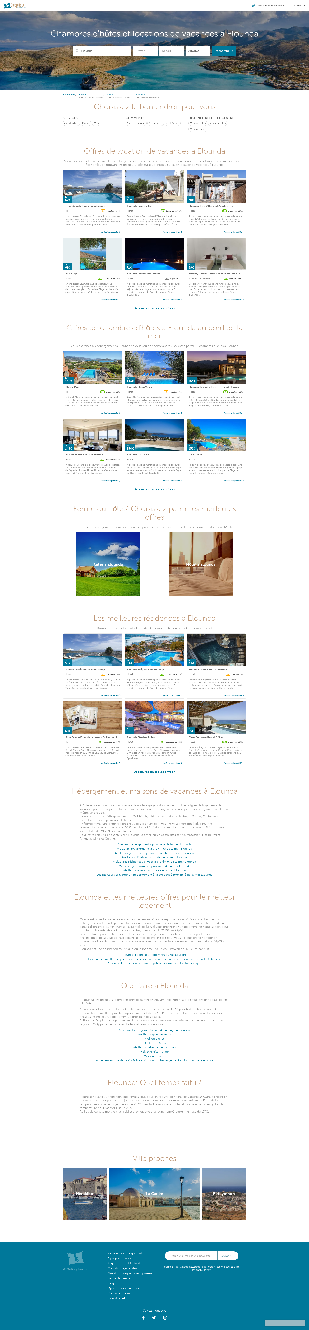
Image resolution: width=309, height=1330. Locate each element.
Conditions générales (122, 1268)
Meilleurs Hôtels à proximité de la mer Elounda (154, 857)
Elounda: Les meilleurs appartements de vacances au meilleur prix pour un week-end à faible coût (154, 959)
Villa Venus (195, 454)
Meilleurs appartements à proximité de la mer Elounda (154, 848)
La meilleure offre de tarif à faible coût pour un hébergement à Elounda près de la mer (154, 1060)
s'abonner (227, 1256)
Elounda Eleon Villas (139, 387)
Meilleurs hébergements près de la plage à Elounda (154, 1030)
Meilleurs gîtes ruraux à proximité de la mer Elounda (155, 866)
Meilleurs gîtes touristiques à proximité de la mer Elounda (154, 853)
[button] (143, 1317)
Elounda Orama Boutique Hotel (208, 669)
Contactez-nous (119, 1293)
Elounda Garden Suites (141, 737)
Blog (111, 1283)
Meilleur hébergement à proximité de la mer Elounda (154, 844)
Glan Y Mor (72, 387)
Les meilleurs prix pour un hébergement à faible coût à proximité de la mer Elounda (154, 874)
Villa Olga (71, 273)
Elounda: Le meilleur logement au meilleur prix (154, 955)
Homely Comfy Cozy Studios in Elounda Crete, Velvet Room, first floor (231, 273)
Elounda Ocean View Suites (143, 273)
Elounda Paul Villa (138, 454)
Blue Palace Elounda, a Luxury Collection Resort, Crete (98, 737)
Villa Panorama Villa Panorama (84, 454)
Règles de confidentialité (125, 1263)
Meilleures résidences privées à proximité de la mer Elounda (154, 861)
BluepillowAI (116, 1298)
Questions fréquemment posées (130, 1273)
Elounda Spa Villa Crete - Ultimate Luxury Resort (218, 387)
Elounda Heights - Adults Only (145, 669)
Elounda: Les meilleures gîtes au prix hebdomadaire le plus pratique (154, 963)
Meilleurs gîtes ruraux (154, 1051)
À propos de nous (120, 1258)
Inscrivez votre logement (125, 1253)
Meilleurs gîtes (154, 1038)
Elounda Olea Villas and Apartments (211, 206)
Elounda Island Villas (139, 206)
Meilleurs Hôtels (154, 1043)
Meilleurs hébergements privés (154, 1047)
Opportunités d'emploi (123, 1288)
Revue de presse (119, 1278)
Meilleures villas (154, 1056)
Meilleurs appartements (154, 1034)
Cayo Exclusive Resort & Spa (206, 737)
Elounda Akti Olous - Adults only (85, 206)
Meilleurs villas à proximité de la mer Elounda (154, 870)
